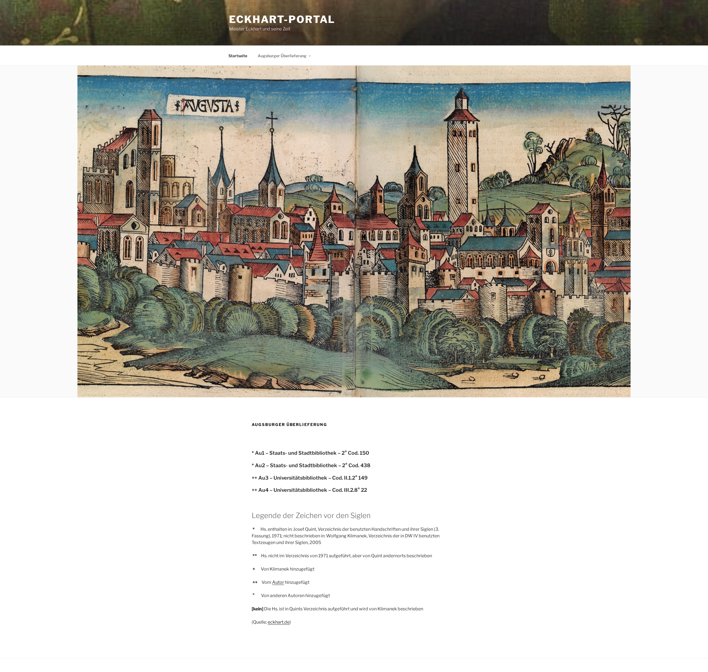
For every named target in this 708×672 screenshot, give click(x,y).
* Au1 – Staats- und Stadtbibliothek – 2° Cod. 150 (310, 453)
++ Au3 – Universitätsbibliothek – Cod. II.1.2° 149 (310, 478)
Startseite (237, 55)
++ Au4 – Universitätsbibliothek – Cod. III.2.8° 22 (309, 490)
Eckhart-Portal (282, 19)
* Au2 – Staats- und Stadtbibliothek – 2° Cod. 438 (311, 465)
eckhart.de (279, 622)
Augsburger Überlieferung (282, 55)
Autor (278, 582)
